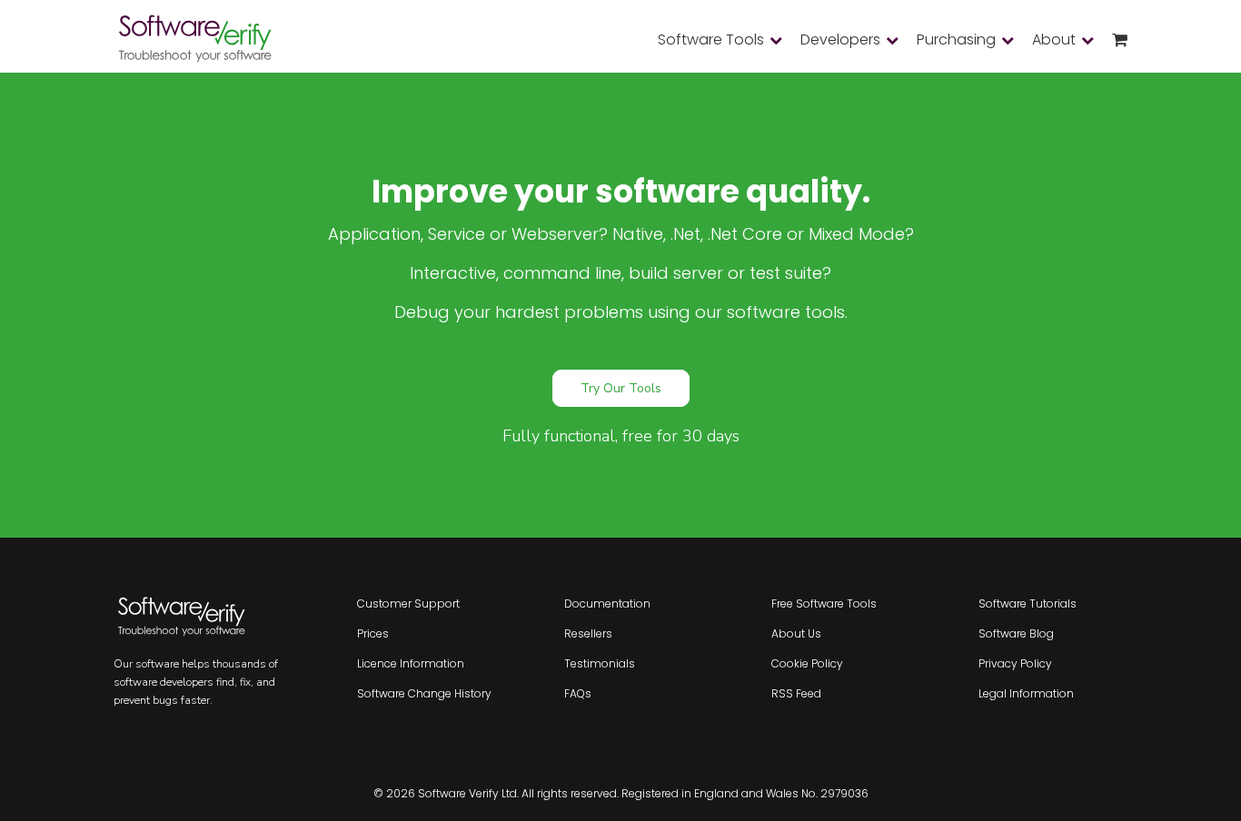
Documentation (607, 603)
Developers (840, 39)
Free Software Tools (824, 603)
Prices (373, 633)
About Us (796, 633)
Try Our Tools (621, 388)
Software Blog (1016, 633)
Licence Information (410, 663)
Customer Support (408, 603)
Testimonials (599, 663)
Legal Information (1026, 693)
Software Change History (424, 693)
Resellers (588, 633)
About (1054, 39)
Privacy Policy (1015, 663)
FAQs (577, 693)
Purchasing (956, 39)
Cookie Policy (807, 663)
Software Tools (711, 39)
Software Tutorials (1027, 603)
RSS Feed (796, 693)
